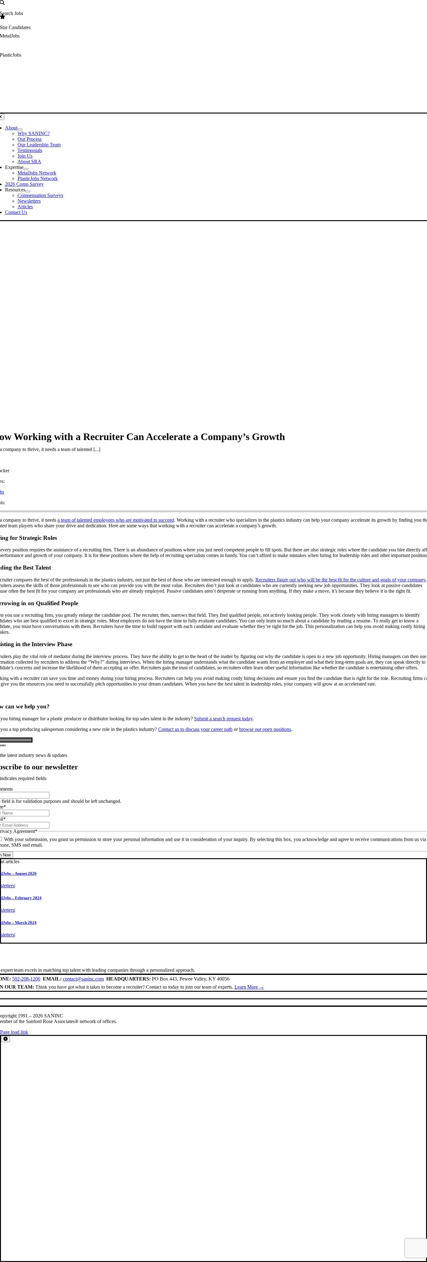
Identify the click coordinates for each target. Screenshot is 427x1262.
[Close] (5, 1039)
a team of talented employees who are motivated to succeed (116, 520)
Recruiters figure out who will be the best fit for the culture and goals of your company (340, 579)
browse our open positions (265, 729)
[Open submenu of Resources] (27, 191)
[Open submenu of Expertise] (25, 169)
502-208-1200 (26, 978)
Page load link (14, 1032)
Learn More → (249, 987)
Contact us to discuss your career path (195, 729)
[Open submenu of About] (20, 129)
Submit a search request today (223, 718)
